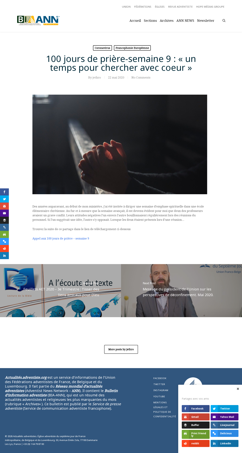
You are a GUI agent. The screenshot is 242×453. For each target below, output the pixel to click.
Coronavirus (102, 48)
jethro (96, 77)
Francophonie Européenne (132, 48)
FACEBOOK (160, 378)
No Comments (140, 77)
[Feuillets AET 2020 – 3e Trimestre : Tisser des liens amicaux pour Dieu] (60, 290)
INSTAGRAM (160, 390)
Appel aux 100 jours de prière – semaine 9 (60, 238)
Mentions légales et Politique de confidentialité (164, 409)
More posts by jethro (121, 349)
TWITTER (159, 384)
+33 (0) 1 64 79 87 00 (33, 444)
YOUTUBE (159, 396)
